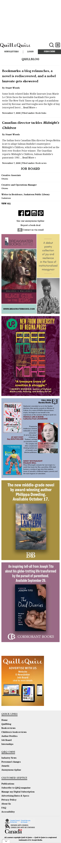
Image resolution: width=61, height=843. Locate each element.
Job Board (6, 740)
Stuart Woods (12, 88)
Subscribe (49, 52)
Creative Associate (11, 175)
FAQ (3, 808)
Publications (7, 784)
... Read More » (28, 107)
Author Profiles (9, 736)
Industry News (8, 758)
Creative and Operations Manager (19, 185)
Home (4, 720)
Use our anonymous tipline (30, 221)
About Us (6, 804)
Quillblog (6, 724)
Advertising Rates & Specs (15, 796)
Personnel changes (11, 762)
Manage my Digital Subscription (17, 792)
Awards (5, 766)
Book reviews (8, 728)
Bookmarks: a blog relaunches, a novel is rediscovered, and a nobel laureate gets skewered (29, 76)
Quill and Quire (20, 46)
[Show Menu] (57, 45)
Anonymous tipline (11, 770)
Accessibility (8, 812)
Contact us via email (33, 230)
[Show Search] (51, 45)
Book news (41, 163)
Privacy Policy (8, 800)
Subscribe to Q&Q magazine (16, 788)
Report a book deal (30, 225)
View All (6, 204)
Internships (7, 744)
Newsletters (11, 52)
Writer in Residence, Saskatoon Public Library (25, 195)
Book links (40, 113)
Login (30, 52)
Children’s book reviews (14, 732)
